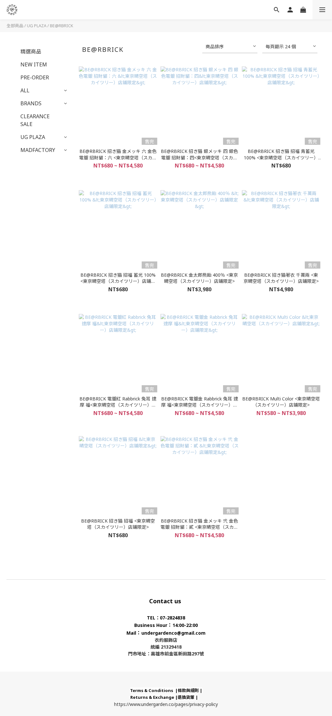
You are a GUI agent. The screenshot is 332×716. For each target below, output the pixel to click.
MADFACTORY (37, 150)
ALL (25, 90)
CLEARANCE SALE (35, 120)
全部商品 (14, 26)
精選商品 (30, 51)
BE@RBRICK (61, 26)
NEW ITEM (33, 64)
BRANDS (31, 103)
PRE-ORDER (34, 77)
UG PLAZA (36, 26)
